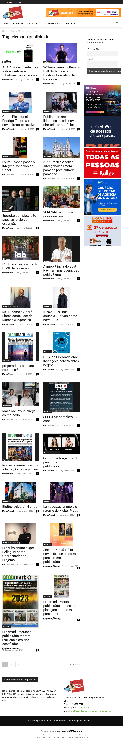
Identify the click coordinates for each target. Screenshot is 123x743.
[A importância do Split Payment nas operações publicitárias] (61, 249)
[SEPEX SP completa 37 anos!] (61, 397)
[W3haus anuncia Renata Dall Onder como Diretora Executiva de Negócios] (61, 53)
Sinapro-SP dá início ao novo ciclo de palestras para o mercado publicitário (60, 556)
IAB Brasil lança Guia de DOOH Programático (19, 266)
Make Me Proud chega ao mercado (19, 413)
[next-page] (18, 664)
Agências (47, 62)
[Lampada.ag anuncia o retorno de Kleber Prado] (61, 492)
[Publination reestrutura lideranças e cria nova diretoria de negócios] (61, 102)
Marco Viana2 (49, 83)
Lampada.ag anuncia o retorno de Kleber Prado (60, 509)
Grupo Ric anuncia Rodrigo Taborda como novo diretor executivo (19, 121)
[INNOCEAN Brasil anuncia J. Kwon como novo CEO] (61, 297)
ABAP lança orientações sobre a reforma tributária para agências (20, 71)
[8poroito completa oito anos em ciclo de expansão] (20, 199)
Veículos (6, 360)
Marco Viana (7, 79)
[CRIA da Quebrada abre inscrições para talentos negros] (61, 342)
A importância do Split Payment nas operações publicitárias (61, 270)
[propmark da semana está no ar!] (20, 347)
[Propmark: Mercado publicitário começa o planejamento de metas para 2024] (61, 586)
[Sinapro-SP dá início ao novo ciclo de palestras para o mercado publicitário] (61, 534)
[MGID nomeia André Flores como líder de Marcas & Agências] (20, 297)
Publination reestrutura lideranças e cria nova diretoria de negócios (60, 121)
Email (90, 59)
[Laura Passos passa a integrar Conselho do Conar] (20, 147)
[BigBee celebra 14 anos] (20, 492)
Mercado (6, 62)
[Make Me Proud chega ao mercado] (20, 394)
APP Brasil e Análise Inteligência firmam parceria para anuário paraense (59, 168)
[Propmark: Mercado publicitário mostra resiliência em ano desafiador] (20, 601)
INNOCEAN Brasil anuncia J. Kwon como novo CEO (60, 316)
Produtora (7, 405)
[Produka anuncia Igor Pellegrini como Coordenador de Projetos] (20, 533)
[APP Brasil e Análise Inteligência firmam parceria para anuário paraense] (61, 147)
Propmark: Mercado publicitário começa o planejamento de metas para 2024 (60, 608)
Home (5, 31)
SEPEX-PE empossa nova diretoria (58, 214)
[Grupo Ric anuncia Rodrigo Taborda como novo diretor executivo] (20, 102)
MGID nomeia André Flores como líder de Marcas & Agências (17, 316)
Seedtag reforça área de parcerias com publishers (60, 462)
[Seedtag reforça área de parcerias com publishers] (61, 443)
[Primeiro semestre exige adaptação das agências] (20, 447)
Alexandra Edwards (51, 566)
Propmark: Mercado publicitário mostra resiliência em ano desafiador (17, 638)
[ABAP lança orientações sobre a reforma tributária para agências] (20, 53)
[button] (117, 23)
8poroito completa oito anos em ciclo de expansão (19, 219)
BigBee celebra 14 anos (19, 507)
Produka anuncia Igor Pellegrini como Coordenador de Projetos (18, 554)
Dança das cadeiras (10, 111)
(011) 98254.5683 (82, 707)
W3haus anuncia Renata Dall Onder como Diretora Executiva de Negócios (61, 73)
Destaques (48, 261)
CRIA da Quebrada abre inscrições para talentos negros (61, 361)
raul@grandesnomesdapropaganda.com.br (91, 710)
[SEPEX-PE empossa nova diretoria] (61, 197)
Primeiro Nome (94, 49)
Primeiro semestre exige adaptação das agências (20, 467)
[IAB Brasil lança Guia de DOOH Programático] (20, 248)
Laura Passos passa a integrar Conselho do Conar (18, 166)
